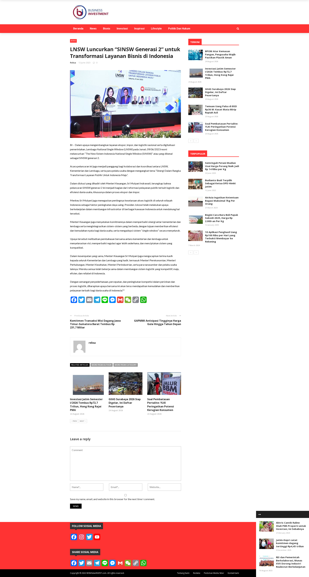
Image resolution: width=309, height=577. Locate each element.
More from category (125, 364)
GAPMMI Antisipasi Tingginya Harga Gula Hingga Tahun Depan (157, 322)
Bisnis (106, 28)
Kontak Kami (233, 573)
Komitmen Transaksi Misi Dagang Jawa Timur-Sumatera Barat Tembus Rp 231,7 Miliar (95, 324)
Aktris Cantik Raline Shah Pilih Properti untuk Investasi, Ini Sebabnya (291, 525)
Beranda (78, 28)
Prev (75, 421)
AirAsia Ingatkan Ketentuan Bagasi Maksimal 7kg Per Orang (222, 200)
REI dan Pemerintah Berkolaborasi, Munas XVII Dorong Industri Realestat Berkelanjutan (290, 562)
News (93, 28)
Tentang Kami (183, 573)
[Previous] (190, 141)
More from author (101, 364)
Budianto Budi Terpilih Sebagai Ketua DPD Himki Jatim (220, 183)
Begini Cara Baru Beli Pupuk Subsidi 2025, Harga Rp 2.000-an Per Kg (221, 218)
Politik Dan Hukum (179, 28)
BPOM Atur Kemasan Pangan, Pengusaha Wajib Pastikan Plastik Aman (220, 54)
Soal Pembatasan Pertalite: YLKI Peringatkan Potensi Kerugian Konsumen (160, 404)
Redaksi (196, 573)
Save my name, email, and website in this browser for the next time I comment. (112, 499)
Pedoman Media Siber (214, 573)
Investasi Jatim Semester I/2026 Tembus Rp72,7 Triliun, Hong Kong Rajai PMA (86, 404)
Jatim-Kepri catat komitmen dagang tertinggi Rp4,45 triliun (290, 543)
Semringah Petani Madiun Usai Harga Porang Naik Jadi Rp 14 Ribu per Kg (222, 166)
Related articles (79, 364)
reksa (73, 62)
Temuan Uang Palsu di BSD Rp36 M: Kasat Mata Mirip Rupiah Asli (221, 109)
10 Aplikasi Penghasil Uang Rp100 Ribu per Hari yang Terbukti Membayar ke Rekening (221, 236)
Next (82, 421)
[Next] (196, 141)
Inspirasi (139, 28)
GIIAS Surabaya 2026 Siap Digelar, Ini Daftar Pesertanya (125, 402)
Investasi (122, 28)
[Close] (259, 514)
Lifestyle (156, 28)
